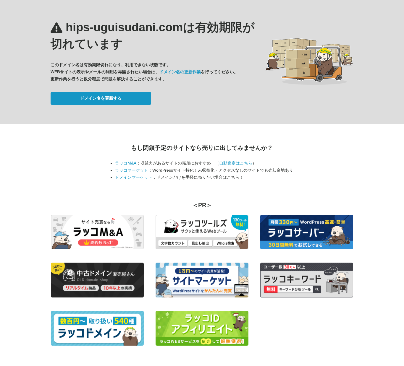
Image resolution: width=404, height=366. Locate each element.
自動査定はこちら (235, 163)
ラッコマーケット (131, 170)
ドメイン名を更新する (101, 98)
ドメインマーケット (133, 177)
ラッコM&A (125, 163)
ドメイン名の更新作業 (180, 71)
